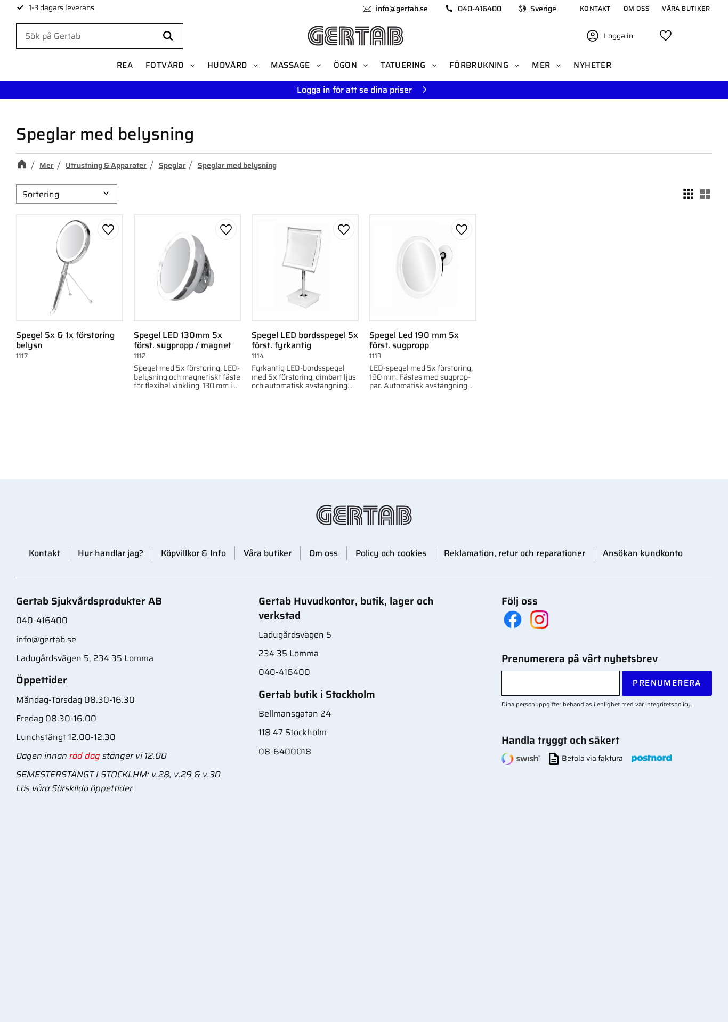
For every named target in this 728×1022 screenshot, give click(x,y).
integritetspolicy (668, 704)
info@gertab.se (402, 8)
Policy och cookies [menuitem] (390, 553)
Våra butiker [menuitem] (686, 8)
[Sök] (168, 36)
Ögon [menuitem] (346, 65)
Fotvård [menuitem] (164, 65)
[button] (665, 35)
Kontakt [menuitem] (595, 8)
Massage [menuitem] (290, 65)
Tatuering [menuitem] (403, 65)
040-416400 (479, 8)
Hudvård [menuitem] (227, 65)
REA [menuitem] (125, 65)
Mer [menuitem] (541, 65)
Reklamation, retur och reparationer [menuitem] (514, 553)
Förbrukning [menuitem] (478, 65)
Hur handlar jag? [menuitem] (110, 553)
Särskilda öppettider (92, 788)
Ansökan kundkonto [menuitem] (643, 553)
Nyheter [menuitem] (592, 65)
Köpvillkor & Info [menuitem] (193, 553)
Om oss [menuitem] (636, 8)
